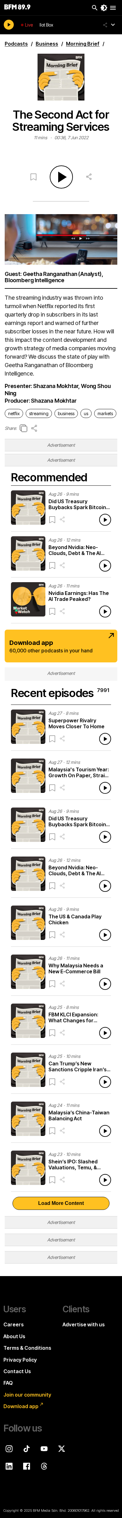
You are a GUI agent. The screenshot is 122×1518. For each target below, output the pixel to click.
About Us (14, 1336)
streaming (38, 413)
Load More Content (61, 1203)
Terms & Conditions (27, 1348)
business (66, 413)
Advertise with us (84, 1324)
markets (105, 413)
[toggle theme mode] (104, 8)
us (86, 413)
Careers (13, 1324)
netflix (14, 413)
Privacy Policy (20, 1360)
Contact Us (17, 1371)
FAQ (8, 1383)
